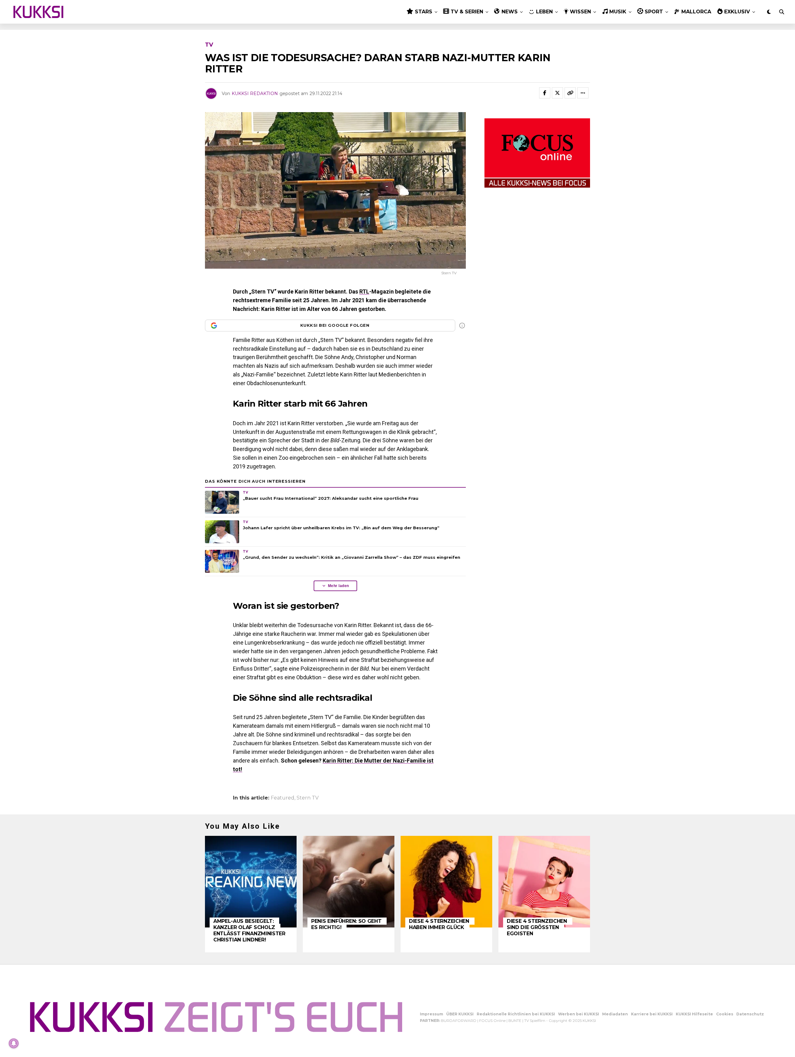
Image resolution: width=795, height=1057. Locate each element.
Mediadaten (615, 1014)
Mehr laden (338, 586)
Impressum (431, 1014)
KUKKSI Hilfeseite (694, 1014)
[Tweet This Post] (557, 92)
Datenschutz (750, 1014)
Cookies (724, 1014)
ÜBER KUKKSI (460, 1014)
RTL (364, 291)
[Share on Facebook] (544, 92)
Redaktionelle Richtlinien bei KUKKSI (516, 1014)
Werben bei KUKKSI (578, 1014)
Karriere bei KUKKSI (652, 1014)
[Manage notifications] (14, 1043)
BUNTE (514, 1020)
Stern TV (308, 797)
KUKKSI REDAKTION (255, 93)
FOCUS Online (492, 1020)
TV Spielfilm (534, 1020)
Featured (282, 797)
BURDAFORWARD (458, 1020)
